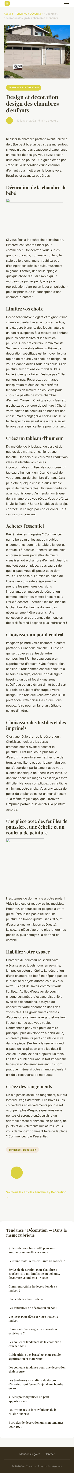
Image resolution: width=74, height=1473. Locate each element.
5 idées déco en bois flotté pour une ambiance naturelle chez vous (32, 1250)
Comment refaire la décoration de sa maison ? (33, 1288)
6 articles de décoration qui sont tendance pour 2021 (36, 1424)
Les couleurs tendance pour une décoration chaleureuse (37, 1369)
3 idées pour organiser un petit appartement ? (29, 1399)
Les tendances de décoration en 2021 (33, 1308)
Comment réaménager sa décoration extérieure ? (33, 1331)
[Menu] (66, 3)
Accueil (8, 13)
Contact (50, 1454)
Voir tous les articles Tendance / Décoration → (36, 1194)
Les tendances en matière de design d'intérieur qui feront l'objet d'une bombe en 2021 (36, 1384)
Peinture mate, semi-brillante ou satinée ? (37, 1261)
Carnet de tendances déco (26, 1299)
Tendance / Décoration (29, 13)
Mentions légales (29, 1454)
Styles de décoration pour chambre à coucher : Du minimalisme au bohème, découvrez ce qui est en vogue (34, 1274)
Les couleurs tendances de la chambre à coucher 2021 (35, 1344)
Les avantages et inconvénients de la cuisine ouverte (33, 1412)
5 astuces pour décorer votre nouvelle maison (33, 1318)
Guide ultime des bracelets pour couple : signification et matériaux (35, 1356)
